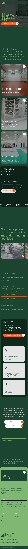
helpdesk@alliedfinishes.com (17, 488)
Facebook (3, 521)
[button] (21, 264)
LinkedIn (3, 516)
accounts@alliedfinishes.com (17, 490)
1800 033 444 (18, 516)
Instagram (3, 519)
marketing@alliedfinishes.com (17, 493)
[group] (12, 251)
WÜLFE (13, 547)
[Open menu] (25, 3)
